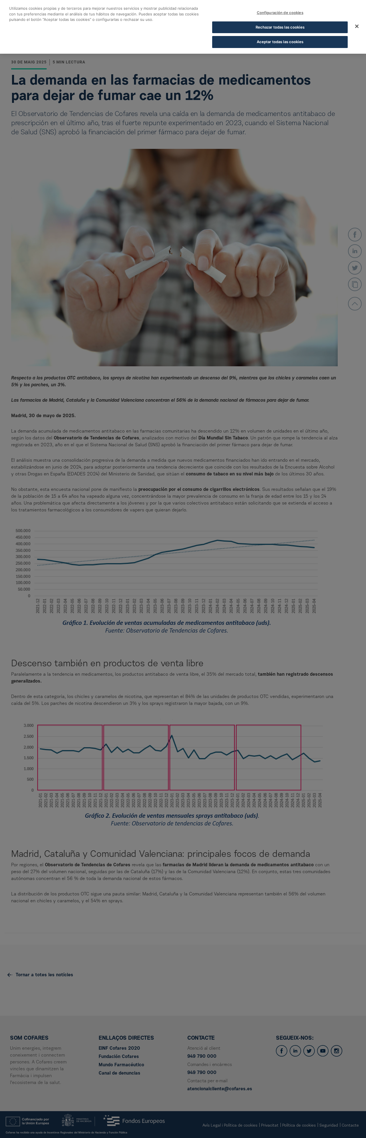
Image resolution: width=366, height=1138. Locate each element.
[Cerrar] (357, 26)
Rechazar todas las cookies (280, 27)
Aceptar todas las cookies (280, 41)
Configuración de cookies (280, 12)
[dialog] (183, 27)
